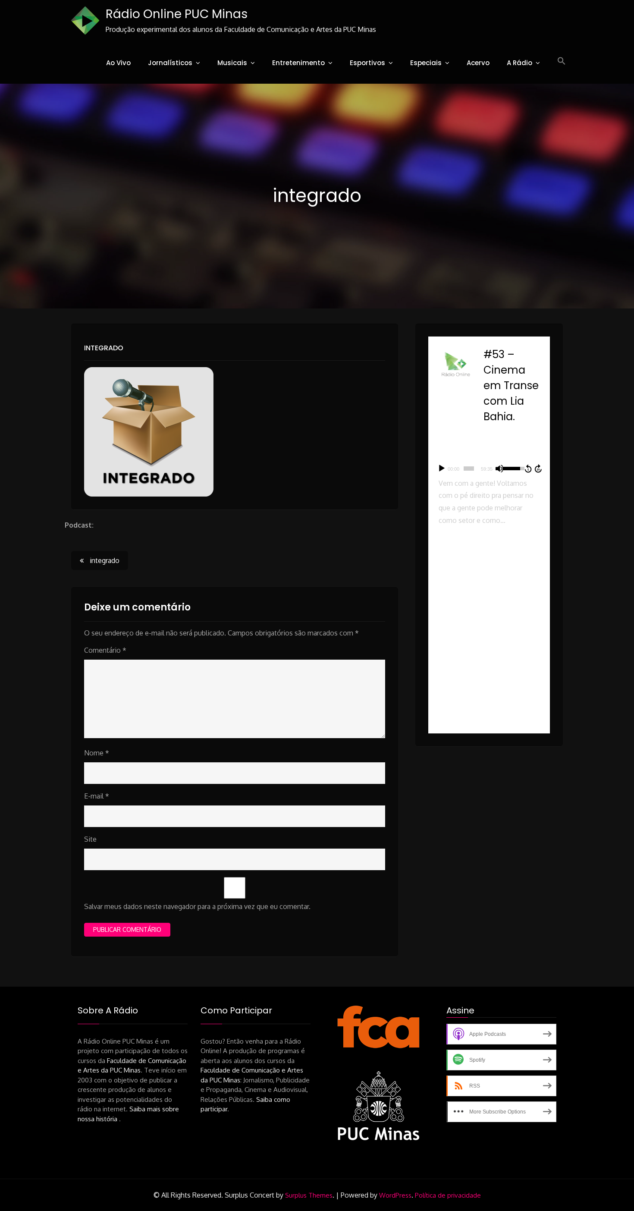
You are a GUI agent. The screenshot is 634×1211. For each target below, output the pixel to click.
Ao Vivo (118, 62)
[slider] (469, 468)
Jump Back (528, 468)
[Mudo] (499, 468)
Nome (96, 753)
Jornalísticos (170, 62)
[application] (489, 468)
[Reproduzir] (441, 468)
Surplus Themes (309, 1195)
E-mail (96, 796)
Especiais (426, 62)
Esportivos (367, 62)
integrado (103, 348)
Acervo (478, 62)
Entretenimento (298, 62)
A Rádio (519, 62)
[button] (561, 61)
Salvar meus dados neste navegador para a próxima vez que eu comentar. (197, 906)
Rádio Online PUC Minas (177, 14)
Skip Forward (538, 468)
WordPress (395, 1195)
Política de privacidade (448, 1195)
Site (90, 839)
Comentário (105, 650)
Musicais (232, 62)
